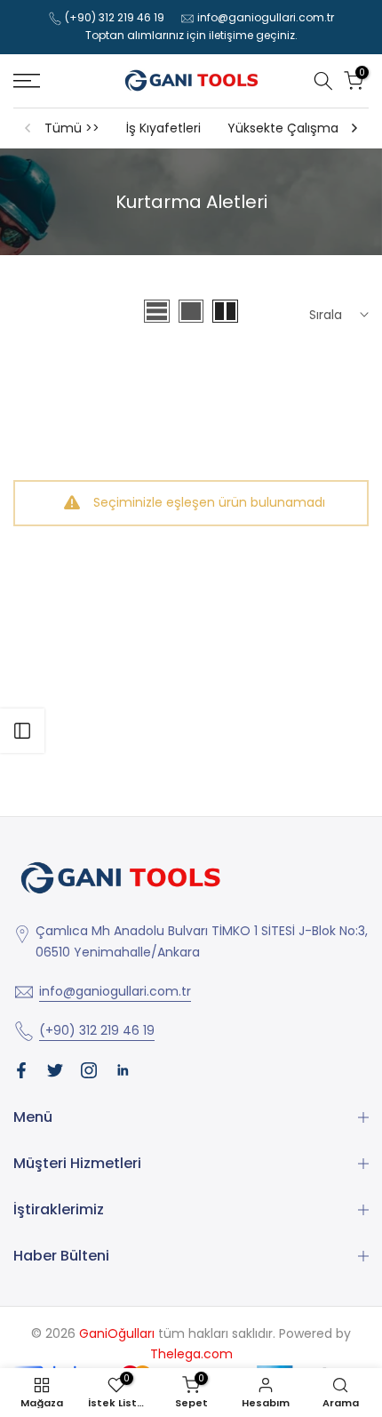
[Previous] (28, 128)
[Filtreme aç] (22, 730)
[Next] (353, 128)
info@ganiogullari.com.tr (265, 17)
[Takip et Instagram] (89, 1070)
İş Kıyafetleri (163, 128)
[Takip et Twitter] (55, 1070)
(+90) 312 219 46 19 (114, 17)
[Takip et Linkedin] (123, 1070)
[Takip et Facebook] (21, 1070)
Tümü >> (71, 128)
